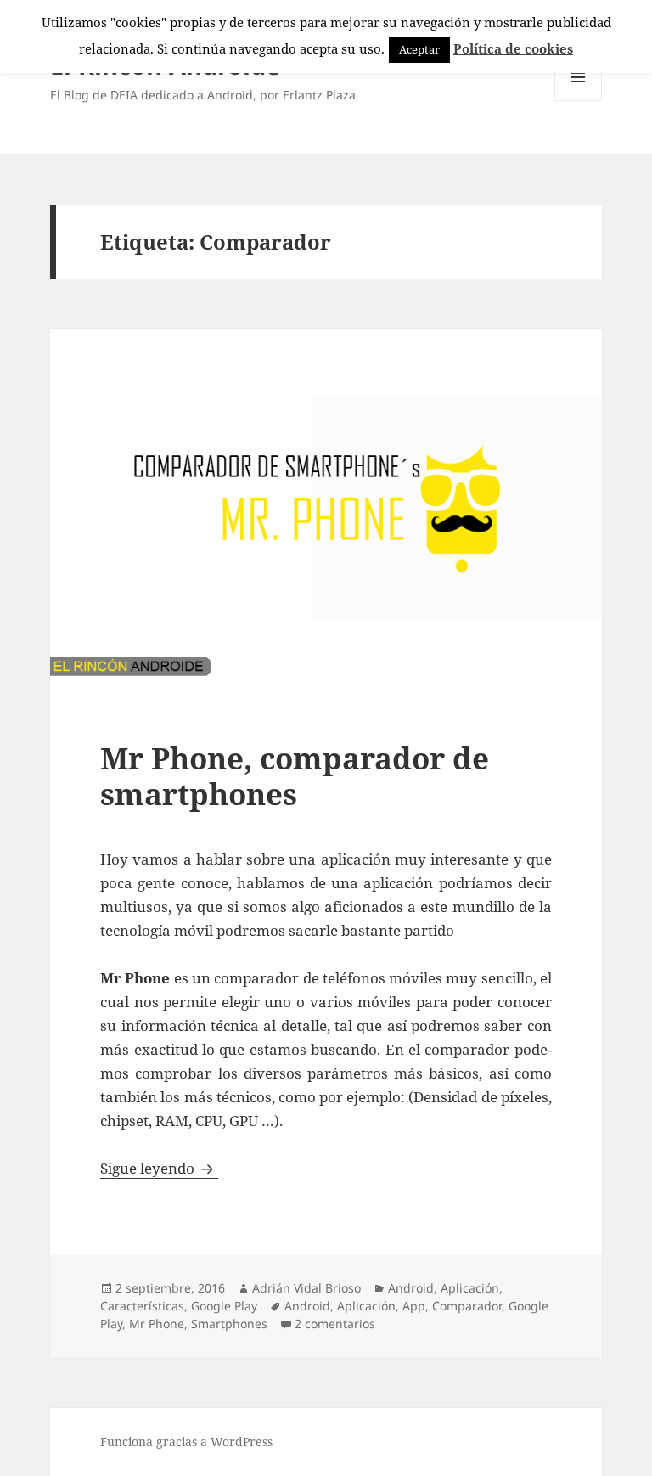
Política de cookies (513, 48)
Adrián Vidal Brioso (306, 1288)
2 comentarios (335, 1323)
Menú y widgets (578, 100)
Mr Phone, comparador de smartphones (294, 776)
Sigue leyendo (159, 1168)
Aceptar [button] (419, 49)
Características (142, 1306)
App (413, 1306)
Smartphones (229, 1323)
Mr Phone (156, 1323)
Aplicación (470, 1288)
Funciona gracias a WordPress (186, 1442)
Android (411, 1288)
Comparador (467, 1306)
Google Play (224, 1306)
